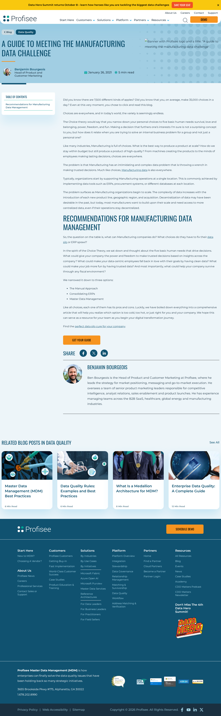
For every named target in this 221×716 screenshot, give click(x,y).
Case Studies (56, 579)
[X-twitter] (201, 710)
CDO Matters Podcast (188, 586)
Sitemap (78, 709)
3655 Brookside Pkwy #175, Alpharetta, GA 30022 (50, 689)
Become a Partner (155, 571)
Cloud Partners (153, 566)
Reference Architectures (89, 595)
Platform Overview (123, 555)
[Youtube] (189, 710)
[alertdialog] (110, 5)
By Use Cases (88, 561)
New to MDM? (26, 555)
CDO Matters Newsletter (183, 593)
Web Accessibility (55, 709)
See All (214, 442)
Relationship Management (120, 578)
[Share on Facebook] (83, 353)
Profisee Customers (60, 555)
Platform (122, 20)
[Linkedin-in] (195, 710)
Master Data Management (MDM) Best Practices (24, 491)
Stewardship (119, 566)
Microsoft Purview (91, 583)
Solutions (104, 20)
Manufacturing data (134, 170)
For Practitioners (90, 614)
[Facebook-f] (182, 710)
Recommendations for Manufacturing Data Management (28, 106)
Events (179, 566)
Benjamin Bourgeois (30, 69)
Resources (158, 20)
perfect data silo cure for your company (100, 326)
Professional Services (29, 586)
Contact (199, 12)
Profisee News (25, 575)
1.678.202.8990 (27, 694)
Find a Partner (152, 561)
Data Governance (122, 571)
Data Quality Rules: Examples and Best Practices (78, 491)
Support (213, 12)
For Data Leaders (91, 604)
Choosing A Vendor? (29, 561)
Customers (84, 20)
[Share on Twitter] (93, 353)
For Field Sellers (90, 619)
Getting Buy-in (58, 561)
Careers (185, 12)
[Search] (185, 20)
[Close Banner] (218, 5)
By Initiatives (88, 566)
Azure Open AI (89, 578)
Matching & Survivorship (119, 586)
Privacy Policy (27, 709)
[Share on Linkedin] (104, 353)
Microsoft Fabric (90, 573)
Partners (140, 20)
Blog (9, 32)
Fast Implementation (62, 566)
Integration (119, 561)
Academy (181, 581)
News (178, 571)
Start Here (67, 20)
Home (147, 555)
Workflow (118, 598)
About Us (171, 12)
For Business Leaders (93, 609)
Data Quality (25, 32)
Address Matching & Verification (124, 605)
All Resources (183, 555)
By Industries (88, 555)
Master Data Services (93, 588)
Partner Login (152, 576)
